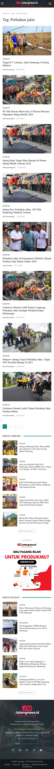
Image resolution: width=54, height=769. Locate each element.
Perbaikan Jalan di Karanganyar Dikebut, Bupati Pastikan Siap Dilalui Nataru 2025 (27, 260)
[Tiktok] (26, 750)
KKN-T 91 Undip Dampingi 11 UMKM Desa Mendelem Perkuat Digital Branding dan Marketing (32, 664)
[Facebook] (13, 750)
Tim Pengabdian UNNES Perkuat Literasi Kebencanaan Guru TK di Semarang (33, 628)
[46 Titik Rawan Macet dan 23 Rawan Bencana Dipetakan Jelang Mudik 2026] (27, 89)
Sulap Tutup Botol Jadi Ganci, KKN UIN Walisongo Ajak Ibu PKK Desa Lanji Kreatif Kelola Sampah (34, 502)
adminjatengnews (9, 167)
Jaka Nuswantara (8, 70)
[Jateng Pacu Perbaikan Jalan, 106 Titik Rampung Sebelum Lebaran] (27, 187)
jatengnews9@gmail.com (30, 744)
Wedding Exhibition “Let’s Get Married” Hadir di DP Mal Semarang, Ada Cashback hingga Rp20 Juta (34, 681)
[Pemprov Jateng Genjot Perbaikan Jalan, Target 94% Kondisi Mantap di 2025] (27, 337)
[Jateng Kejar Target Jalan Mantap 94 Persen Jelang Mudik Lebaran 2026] (27, 138)
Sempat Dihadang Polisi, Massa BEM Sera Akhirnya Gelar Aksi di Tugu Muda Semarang (34, 448)
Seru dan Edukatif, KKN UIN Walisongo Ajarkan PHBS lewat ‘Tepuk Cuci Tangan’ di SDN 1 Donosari (35, 466)
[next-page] (21, 426)
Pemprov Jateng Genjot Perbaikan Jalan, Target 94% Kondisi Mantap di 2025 (26, 361)
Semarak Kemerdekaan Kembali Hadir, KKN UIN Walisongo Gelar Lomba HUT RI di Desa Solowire (35, 646)
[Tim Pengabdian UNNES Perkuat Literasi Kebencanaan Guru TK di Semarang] (10, 627)
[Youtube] (41, 750)
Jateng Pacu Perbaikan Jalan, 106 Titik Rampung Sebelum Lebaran (22, 211)
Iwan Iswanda (7, 265)
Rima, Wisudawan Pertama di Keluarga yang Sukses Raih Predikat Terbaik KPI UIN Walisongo (35, 610)
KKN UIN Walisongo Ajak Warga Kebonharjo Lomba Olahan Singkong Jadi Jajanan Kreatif (34, 484)
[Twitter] (34, 750)
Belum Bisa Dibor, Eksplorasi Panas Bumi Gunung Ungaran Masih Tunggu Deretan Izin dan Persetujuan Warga (35, 520)
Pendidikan (23, 623)
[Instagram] (20, 750)
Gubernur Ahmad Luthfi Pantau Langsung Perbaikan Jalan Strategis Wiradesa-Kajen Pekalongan (24, 310)
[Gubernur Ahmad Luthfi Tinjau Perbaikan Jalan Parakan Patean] (27, 386)
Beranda (6, 13)
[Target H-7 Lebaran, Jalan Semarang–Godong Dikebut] (27, 40)
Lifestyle (23, 676)
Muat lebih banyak (26, 531)
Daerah (6, 59)
